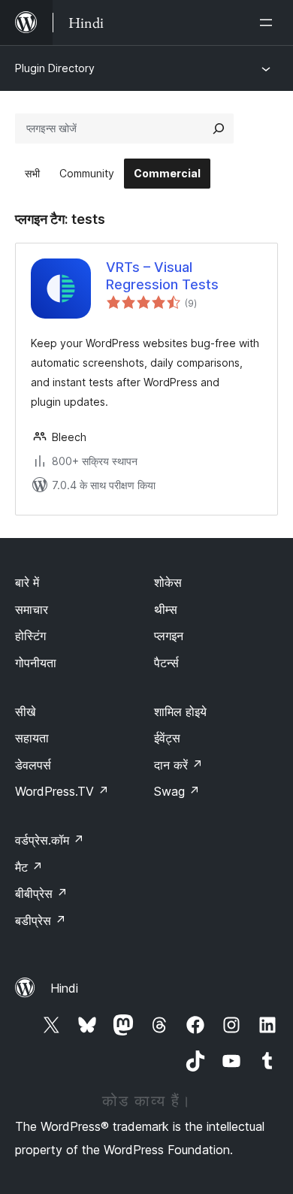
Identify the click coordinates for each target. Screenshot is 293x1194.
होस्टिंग (30, 635)
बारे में (27, 582)
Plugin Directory (55, 68)
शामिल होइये (180, 711)
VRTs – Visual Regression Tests (162, 275)
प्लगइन (168, 635)
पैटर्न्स (166, 662)
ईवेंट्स (167, 737)
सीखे (25, 711)
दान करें (178, 764)
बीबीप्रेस (41, 893)
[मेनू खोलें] (269, 22)
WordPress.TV (62, 791)
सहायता (32, 737)
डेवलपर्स (33, 764)
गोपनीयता (35, 662)
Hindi (64, 988)
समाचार (31, 609)
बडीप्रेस (40, 920)
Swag (177, 791)
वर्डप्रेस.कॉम (49, 840)
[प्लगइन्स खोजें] (219, 128)
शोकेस (168, 582)
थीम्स (165, 609)
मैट (29, 867)
